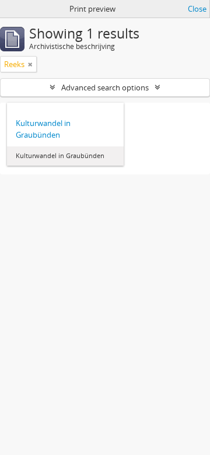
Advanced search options (105, 87)
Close (197, 9)
